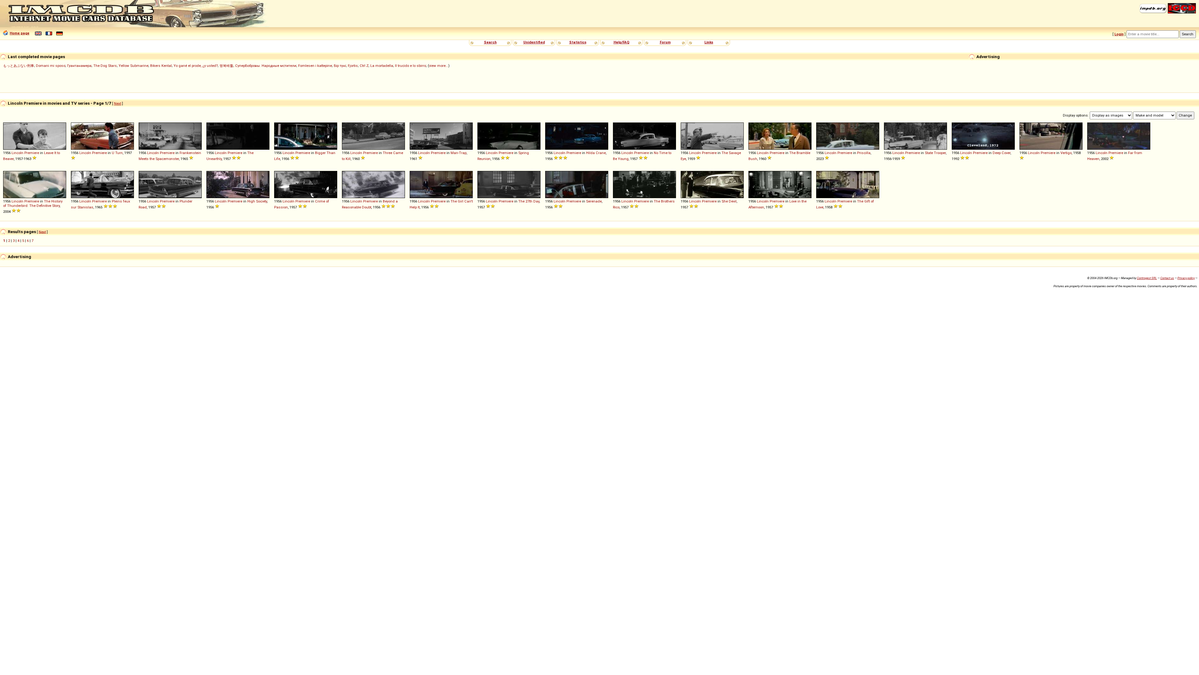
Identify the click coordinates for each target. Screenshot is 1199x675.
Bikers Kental (161, 65)
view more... (438, 65)
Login (1119, 34)
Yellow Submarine (133, 65)
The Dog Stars (105, 65)
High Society (257, 201)
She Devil (729, 201)
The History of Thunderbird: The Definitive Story (32, 203)
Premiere (31, 153)
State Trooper (935, 153)
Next (117, 103)
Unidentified (534, 42)
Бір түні (340, 65)
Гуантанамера (79, 65)
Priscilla (864, 153)
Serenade (594, 201)
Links (708, 42)
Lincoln (17, 153)
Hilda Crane (596, 153)
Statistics (577, 42)
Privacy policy (1186, 278)
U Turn (117, 153)
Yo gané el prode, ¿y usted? (196, 65)
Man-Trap (458, 153)
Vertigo (1066, 153)
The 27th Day (528, 201)
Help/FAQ (621, 42)
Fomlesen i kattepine (315, 65)
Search (490, 42)
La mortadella (381, 65)
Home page (19, 33)
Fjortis (353, 65)
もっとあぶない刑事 (18, 65)
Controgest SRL (1147, 278)
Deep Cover (1001, 153)
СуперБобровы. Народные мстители (265, 65)
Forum (665, 42)
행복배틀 (226, 65)
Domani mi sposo (50, 65)
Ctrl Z (364, 65)
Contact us (1167, 278)
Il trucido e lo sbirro (410, 65)
